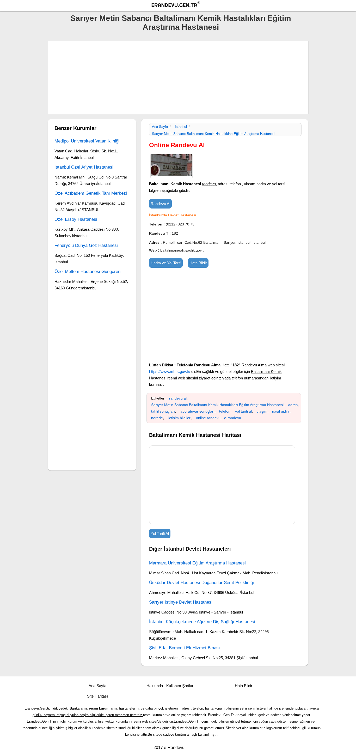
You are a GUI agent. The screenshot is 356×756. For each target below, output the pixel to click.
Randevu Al (160, 203)
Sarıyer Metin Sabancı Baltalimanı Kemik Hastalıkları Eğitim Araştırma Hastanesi (180, 22)
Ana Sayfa (160, 127)
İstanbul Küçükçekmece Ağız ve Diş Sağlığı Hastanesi (202, 621)
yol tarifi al (243, 411)
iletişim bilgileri (179, 418)
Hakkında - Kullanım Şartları (170, 685)
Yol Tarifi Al (160, 533)
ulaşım (261, 411)
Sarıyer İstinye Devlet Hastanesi (180, 602)
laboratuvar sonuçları (197, 411)
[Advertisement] (178, 77)
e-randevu (232, 418)
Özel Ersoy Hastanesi (75, 219)
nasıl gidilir (281, 411)
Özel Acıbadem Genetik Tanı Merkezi (90, 193)
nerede (157, 418)
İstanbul (181, 127)
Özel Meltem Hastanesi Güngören (87, 271)
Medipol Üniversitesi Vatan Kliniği (86, 141)
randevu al (178, 398)
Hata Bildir (198, 263)
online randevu (208, 418)
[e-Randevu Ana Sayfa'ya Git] (180, 5)
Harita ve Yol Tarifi (166, 263)
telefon (224, 411)
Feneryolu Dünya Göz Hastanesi (86, 245)
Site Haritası (97, 696)
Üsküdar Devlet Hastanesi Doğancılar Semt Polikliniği (201, 582)
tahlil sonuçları (163, 411)
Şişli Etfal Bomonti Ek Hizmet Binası (184, 647)
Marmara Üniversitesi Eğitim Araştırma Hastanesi (197, 563)
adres (293, 405)
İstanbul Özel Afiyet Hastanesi (83, 167)
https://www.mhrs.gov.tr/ (169, 371)
